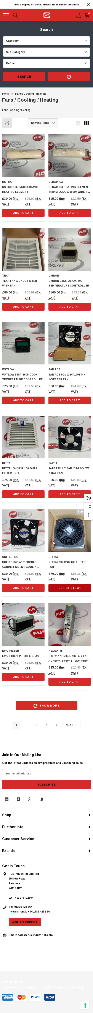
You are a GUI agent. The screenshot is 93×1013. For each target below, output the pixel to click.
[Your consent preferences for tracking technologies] (85, 1005)
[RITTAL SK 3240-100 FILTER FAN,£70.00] (69, 530)
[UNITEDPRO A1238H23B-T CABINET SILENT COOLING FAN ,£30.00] (23, 530)
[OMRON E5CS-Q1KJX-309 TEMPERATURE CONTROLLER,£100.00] (69, 249)
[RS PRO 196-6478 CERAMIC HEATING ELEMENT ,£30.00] (23, 155)
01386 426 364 (23, 906)
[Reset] (69, 76)
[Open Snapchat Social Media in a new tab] (41, 799)
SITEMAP (77, 987)
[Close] (88, 4)
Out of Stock (69, 588)
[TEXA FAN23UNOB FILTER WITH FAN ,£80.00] (23, 249)
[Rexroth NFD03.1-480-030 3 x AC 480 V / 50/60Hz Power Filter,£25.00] (69, 624)
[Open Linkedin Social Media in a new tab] (6, 799)
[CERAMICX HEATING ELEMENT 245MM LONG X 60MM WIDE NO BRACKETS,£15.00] (69, 155)
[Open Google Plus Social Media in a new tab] (30, 799)
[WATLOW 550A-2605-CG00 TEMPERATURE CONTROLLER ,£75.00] (23, 343)
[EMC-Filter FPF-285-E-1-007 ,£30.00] (23, 624)
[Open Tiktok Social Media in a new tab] (18, 799)
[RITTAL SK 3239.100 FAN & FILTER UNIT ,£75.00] (23, 437)
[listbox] (43, 122)
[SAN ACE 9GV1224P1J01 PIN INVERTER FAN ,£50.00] (69, 343)
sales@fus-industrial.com (35, 935)
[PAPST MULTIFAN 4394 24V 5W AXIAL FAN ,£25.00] (69, 437)
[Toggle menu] (6, 14)
